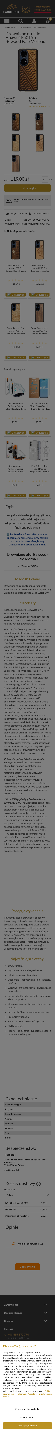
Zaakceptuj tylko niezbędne (27, 1409)
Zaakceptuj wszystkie (27, 1425)
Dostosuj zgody (27, 1417)
